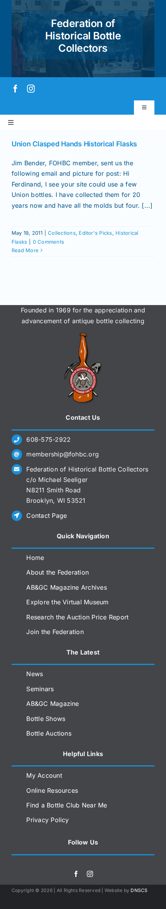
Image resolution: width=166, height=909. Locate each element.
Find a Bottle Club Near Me (66, 805)
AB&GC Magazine (52, 703)
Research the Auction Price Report (77, 617)
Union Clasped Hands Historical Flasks (74, 144)
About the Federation (57, 572)
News (34, 674)
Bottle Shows (45, 718)
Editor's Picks (95, 233)
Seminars (40, 689)
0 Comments (48, 242)
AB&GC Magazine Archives (66, 587)
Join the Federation (55, 632)
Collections (62, 233)
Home (35, 557)
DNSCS (138, 890)
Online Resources (52, 790)
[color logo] (83, 335)
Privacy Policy (47, 820)
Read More (25, 250)
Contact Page (46, 515)
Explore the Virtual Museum (67, 602)
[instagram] (31, 89)
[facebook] (15, 89)
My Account (44, 775)
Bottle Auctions (48, 733)
